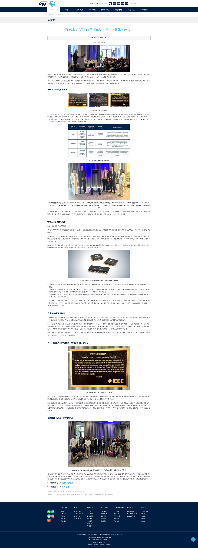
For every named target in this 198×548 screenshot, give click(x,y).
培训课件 (89, 526)
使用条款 (90, 544)
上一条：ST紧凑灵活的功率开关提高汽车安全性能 (65, 491)
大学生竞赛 (117, 516)
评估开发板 (90, 516)
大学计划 (118, 10)
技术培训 (103, 516)
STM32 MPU (77, 516)
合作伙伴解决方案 (132, 513)
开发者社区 (144, 10)
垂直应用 (79, 10)
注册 (96, 3)
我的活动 (143, 518)
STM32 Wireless (78, 513)
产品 (66, 10)
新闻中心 (60, 14)
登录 (91, 3)
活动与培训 (105, 10)
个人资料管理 (144, 511)
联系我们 (102, 544)
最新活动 (103, 518)
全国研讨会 (104, 513)
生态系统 (131, 10)
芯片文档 (89, 511)
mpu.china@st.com (116, 535)
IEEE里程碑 (51, 114)
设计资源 (92, 10)
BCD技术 (65, 487)
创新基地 (116, 518)
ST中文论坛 (103, 3)
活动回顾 (103, 521)
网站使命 (63, 516)
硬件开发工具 (91, 518)
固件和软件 (90, 513)
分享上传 (143, 521)
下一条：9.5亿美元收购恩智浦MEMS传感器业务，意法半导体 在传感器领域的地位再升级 (80, 495)
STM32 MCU (78, 511)
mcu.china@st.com (93, 535)
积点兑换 (143, 516)
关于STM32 (54, 10)
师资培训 (116, 513)
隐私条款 (96, 544)
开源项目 (116, 521)
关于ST (63, 511)
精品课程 (116, 511)
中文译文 (89, 521)
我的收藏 (143, 513)
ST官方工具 (130, 511)
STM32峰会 (104, 511)
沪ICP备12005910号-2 (98, 542)
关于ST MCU (64, 513)
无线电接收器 (67, 483)
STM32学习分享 (132, 516)
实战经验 (89, 523)
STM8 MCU (77, 518)
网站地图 (63, 521)
